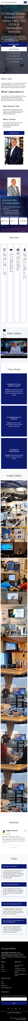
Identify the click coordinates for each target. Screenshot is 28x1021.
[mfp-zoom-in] (14, 490)
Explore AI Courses (14, 49)
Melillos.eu (18, 1012)
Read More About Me (14, 133)
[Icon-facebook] (8, 1008)
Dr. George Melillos (9, 2)
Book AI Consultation (14, 44)
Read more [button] (5, 843)
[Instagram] (19, 1008)
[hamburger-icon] (25, 2)
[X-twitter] (12, 1008)
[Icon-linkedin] (16, 1008)
